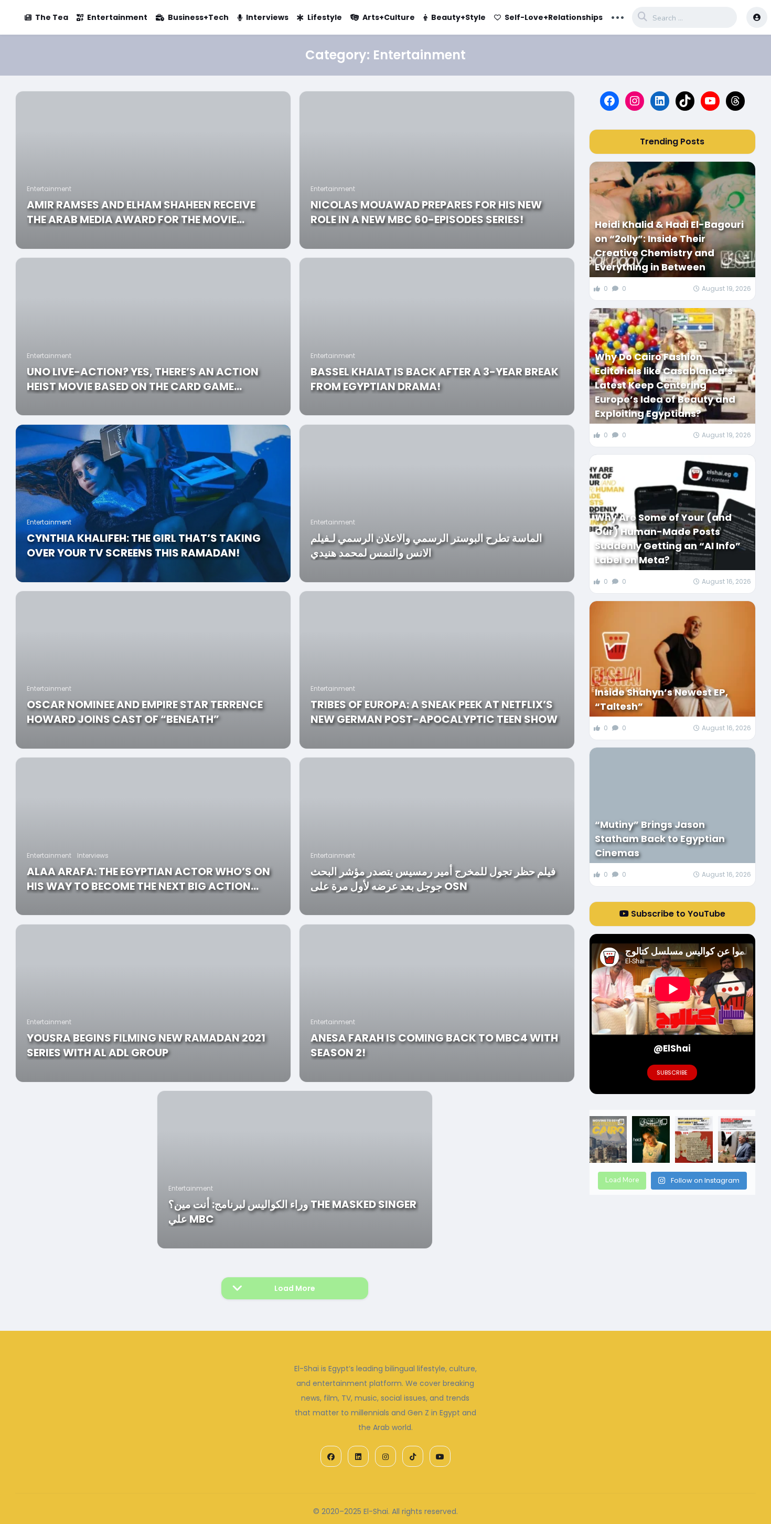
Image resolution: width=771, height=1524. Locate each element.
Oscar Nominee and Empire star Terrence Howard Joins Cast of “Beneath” (145, 712)
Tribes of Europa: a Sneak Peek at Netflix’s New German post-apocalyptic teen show (434, 712)
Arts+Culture (388, 17)
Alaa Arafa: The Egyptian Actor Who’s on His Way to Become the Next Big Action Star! (148, 879)
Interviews (267, 17)
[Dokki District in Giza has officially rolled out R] (737, 1139)
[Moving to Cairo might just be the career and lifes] (608, 1139)
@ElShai (672, 1048)
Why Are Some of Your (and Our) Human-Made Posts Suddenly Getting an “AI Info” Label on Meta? (668, 538)
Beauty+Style (458, 17)
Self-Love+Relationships (554, 17)
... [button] (618, 16)
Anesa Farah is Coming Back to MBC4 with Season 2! (434, 1045)
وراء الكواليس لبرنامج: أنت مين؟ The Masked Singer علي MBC (292, 1211)
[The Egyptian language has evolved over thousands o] (694, 1139)
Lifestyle (324, 17)
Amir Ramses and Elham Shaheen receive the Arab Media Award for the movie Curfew (141, 212)
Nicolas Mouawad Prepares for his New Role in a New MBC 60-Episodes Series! (426, 212)
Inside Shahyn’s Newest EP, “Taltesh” (661, 699)
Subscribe (672, 1072)
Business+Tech (198, 17)
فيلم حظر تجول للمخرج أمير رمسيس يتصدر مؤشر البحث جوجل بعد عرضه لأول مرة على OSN (433, 879)
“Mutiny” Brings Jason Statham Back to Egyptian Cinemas (660, 838)
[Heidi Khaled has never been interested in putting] (651, 1139)
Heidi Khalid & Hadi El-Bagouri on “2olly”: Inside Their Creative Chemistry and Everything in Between (669, 246)
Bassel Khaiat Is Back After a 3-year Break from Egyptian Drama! (434, 379)
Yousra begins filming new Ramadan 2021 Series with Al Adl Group (146, 1045)
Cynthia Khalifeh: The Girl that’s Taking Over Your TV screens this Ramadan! (144, 545)
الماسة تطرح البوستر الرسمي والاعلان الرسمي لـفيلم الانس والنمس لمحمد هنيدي (426, 545)
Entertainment (117, 17)
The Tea (51, 17)
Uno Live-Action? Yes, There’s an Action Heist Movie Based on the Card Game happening (143, 379)
